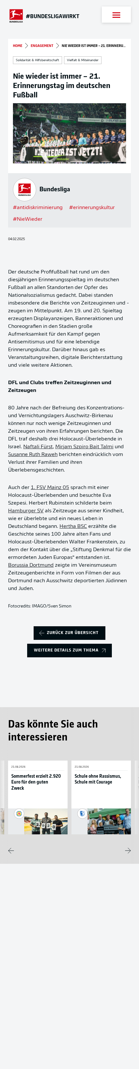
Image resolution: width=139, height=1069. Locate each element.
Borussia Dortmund (31, 565)
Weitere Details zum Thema (66, 650)
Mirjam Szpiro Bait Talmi (84, 447)
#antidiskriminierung (38, 207)
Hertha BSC (73, 526)
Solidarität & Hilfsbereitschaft (37, 60)
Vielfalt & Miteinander (83, 60)
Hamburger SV (26, 511)
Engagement (42, 46)
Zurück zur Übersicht (73, 633)
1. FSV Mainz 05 (50, 487)
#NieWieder (27, 219)
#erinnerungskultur (92, 207)
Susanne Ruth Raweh (33, 454)
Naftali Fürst (38, 447)
